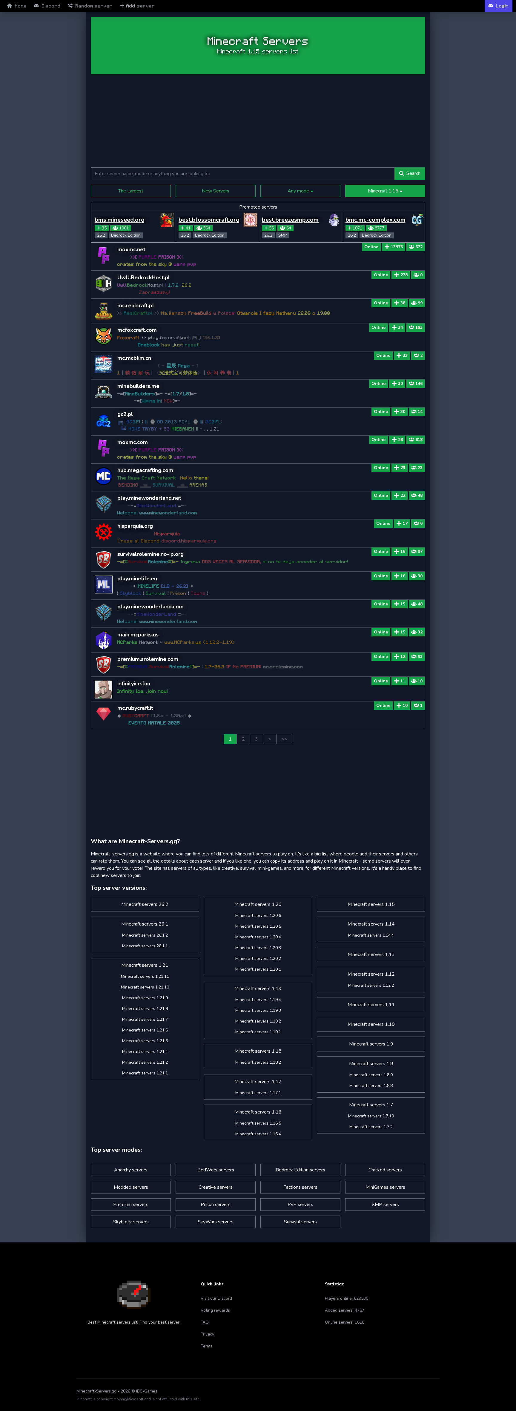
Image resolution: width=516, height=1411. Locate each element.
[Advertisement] (50, 107)
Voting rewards (215, 1310)
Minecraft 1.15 (384, 191)
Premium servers (130, 1204)
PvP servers (300, 1204)
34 (400, 327)
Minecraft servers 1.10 (371, 1024)
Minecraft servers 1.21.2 (145, 1062)
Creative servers (216, 1187)
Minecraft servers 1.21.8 (145, 1008)
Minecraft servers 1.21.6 (145, 1030)
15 (402, 604)
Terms (206, 1346)
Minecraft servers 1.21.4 (145, 1051)
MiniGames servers (385, 1187)
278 (404, 275)
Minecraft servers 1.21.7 (145, 1019)
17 (405, 523)
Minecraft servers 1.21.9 (145, 998)
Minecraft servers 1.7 (371, 1105)
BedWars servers (215, 1170)
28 (400, 439)
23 (402, 468)
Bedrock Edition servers (300, 1170)
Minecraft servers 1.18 (258, 1051)
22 (402, 495)
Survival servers (300, 1222)
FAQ (205, 1322)
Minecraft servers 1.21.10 (145, 987)
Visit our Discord (216, 1298)
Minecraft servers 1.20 (258, 904)
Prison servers (216, 1204)
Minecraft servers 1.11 (371, 1004)
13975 (397, 247)
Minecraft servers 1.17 (258, 1081)
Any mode (299, 191)
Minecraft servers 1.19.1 (258, 1032)
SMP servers (385, 1204)
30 (400, 383)
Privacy (207, 1334)
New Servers (215, 191)
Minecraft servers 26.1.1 (145, 946)
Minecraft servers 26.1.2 (145, 935)
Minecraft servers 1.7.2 (371, 1127)
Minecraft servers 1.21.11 (145, 976)
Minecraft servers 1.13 (371, 954)
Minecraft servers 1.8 (371, 1063)
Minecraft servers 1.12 (371, 974)
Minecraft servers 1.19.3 (258, 1010)
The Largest (130, 191)
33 (405, 355)
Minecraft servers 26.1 (144, 924)
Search (413, 173)
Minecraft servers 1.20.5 (258, 926)
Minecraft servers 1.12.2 (371, 985)
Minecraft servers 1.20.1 (258, 969)
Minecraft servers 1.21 (144, 965)
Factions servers (300, 1187)
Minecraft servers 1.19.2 (258, 1021)
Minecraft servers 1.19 (258, 988)
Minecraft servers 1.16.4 (258, 1134)
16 (402, 551)
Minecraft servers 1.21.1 (145, 1073)
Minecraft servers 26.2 (144, 904)
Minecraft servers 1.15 (371, 904)
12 (402, 656)
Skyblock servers (131, 1222)
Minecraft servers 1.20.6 (258, 915)
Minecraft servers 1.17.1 (258, 1093)
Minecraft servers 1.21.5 (145, 1041)
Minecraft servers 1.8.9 (371, 1075)
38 (402, 303)
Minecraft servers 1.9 (371, 1044)
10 (405, 705)
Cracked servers (385, 1170)
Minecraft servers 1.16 (258, 1112)
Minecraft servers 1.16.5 (258, 1123)
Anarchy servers (131, 1170)
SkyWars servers (216, 1222)
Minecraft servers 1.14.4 (371, 935)
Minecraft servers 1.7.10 (371, 1116)
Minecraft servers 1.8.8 (371, 1085)
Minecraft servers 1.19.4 (258, 1000)
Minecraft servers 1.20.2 (258, 958)
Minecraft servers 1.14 (371, 924)
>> (284, 739)
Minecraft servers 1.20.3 (258, 948)
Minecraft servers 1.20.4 (258, 937)
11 (402, 681)
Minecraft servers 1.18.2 (258, 1062)
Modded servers (131, 1187)
